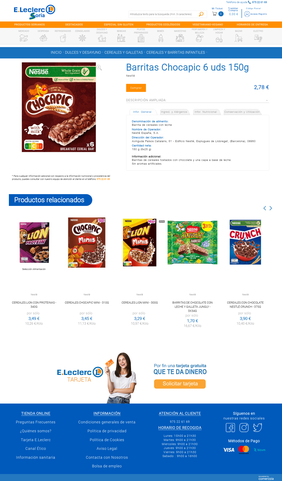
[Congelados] (82, 38)
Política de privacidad (107, 431)
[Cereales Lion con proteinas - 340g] (34, 242)
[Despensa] (43, 38)
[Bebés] (160, 38)
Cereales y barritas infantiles (175, 52)
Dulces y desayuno (83, 52)
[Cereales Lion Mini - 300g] (140, 242)
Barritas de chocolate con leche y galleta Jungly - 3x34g (192, 306)
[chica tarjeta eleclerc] (74, 377)
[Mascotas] (180, 38)
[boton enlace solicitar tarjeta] (208, 377)
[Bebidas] (121, 38)
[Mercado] (24, 38)
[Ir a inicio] (34, 12)
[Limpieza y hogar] (219, 38)
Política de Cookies (107, 440)
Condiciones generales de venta (107, 422)
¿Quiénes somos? (35, 431)
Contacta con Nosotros (107, 457)
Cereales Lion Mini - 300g (140, 302)
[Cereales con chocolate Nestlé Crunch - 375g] (245, 242)
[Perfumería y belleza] (199, 38)
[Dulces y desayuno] (102, 38)
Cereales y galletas (123, 52)
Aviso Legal (107, 449)
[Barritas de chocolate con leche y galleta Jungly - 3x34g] (192, 242)
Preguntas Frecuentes (36, 422)
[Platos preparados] (141, 38)
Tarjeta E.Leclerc (36, 440)
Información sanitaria (35, 457)
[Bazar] (238, 38)
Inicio (56, 52)
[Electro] (258, 38)
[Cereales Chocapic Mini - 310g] (87, 242)
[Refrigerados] (63, 38)
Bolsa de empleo (107, 466)
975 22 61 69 (103, 179)
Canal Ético (35, 449)
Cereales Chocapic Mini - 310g (87, 302)
